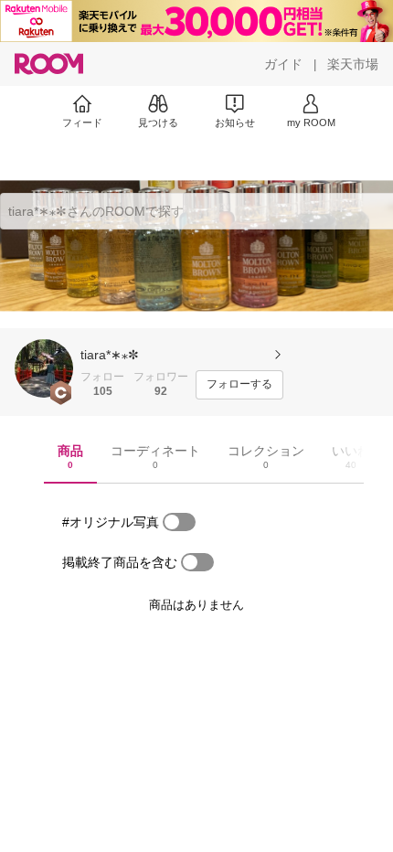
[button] (44, 368)
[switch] (179, 522)
